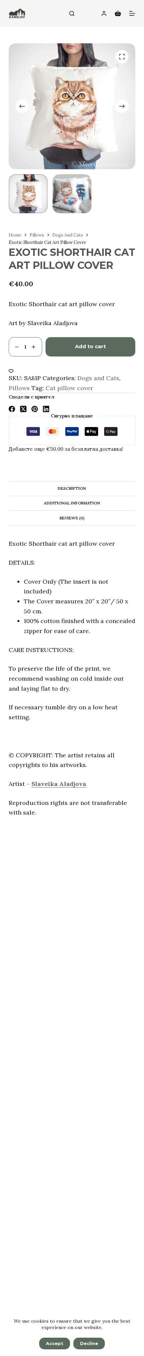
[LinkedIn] (46, 409)
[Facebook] (12, 409)
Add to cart (90, 346)
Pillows (19, 388)
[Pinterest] (34, 409)
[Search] (71, 13)
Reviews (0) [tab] (72, 517)
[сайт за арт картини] (17, 13)
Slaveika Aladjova (58, 784)
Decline (89, 1343)
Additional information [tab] (72, 502)
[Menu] (132, 13)
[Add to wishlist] (11, 370)
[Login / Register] (103, 13)
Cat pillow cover (69, 388)
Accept (54, 1343)
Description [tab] (72, 488)
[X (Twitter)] (23, 409)
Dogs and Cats (98, 378)
